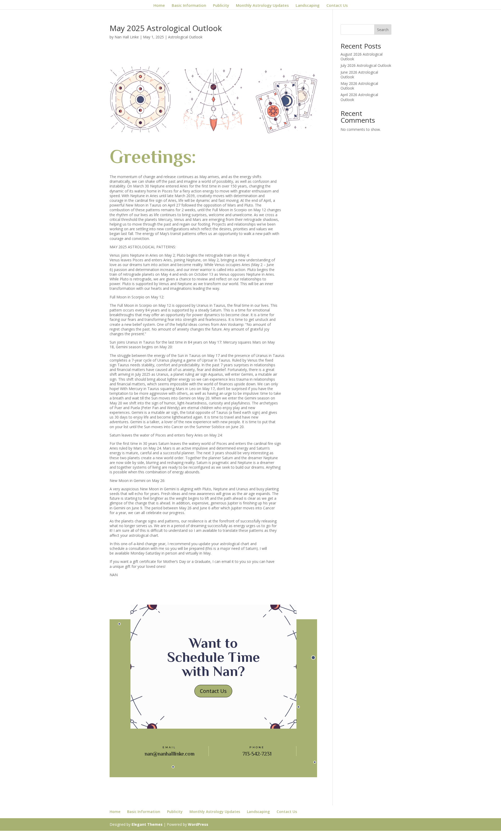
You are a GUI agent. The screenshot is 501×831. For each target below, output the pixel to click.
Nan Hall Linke (127, 36)
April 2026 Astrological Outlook (359, 97)
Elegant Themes (147, 824)
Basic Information (189, 5)
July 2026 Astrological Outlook (366, 65)
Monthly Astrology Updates (262, 5)
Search (383, 29)
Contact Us (337, 5)
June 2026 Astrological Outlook (359, 74)
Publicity (221, 5)
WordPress (198, 824)
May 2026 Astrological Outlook (359, 86)
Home (159, 5)
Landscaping (308, 5)
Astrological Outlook (185, 36)
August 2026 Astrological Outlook (362, 56)
